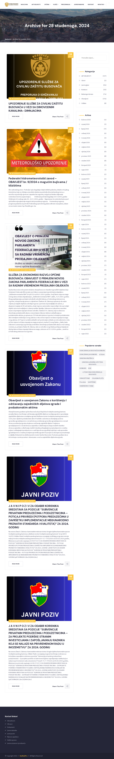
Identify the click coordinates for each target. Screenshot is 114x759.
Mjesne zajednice (13, 737)
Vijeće (55, 4)
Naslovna (24, 4)
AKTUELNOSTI (93, 76)
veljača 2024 (93, 256)
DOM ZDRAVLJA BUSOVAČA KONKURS (92, 350)
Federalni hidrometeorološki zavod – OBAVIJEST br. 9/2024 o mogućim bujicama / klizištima (38, 182)
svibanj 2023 (93, 297)
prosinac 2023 (93, 265)
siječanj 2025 (93, 206)
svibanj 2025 (93, 188)
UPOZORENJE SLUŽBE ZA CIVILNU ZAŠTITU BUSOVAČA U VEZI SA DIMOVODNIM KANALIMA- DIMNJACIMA (36, 107)
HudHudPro (23, 756)
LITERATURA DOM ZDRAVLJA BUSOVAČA (92, 373)
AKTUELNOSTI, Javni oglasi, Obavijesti (23, 98)
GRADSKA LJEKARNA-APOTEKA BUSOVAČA (92, 363)
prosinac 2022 (93, 320)
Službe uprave (12, 740)
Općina (46, 4)
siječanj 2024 (93, 261)
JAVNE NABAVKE (79, 4)
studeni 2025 (93, 161)
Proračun (83, 382)
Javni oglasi (93, 85)
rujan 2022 (93, 334)
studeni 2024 (93, 215)
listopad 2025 (93, 165)
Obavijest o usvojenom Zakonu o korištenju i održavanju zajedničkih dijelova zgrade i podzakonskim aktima (38, 404)
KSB (89, 368)
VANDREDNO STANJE (87, 386)
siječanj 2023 (93, 315)
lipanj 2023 (93, 293)
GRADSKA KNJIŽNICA (87, 358)
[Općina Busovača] (11, 4)
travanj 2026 (93, 138)
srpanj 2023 (93, 288)
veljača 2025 (93, 202)
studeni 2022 (93, 324)
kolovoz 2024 (93, 229)
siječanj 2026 (93, 151)
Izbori (93, 80)
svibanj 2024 (93, 243)
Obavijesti (93, 99)
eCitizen (102, 354)
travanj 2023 (93, 302)
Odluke (93, 103)
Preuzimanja (65, 4)
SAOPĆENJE (92, 382)
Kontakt (91, 4)
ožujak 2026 (93, 142)
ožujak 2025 (93, 197)
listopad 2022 (93, 329)
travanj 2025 (93, 192)
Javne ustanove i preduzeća (16, 743)
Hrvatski (101, 4)
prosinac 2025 (93, 156)
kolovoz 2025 (93, 174)
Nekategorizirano (93, 94)
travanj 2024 (93, 247)
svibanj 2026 (93, 133)
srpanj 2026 (93, 124)
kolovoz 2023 (93, 284)
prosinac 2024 (93, 211)
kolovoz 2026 (93, 120)
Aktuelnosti (36, 4)
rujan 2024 (93, 224)
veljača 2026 (93, 147)
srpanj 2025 (93, 179)
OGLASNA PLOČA (98, 378)
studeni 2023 (93, 270)
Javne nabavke (12, 730)
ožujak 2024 (93, 252)
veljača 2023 (93, 311)
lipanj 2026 (93, 129)
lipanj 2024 (93, 238)
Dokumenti (11, 727)
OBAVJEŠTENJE (85, 378)
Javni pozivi (11, 734)
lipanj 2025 (93, 183)
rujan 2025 (93, 170)
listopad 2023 (93, 274)
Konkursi (93, 90)
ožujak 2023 (93, 306)
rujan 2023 (93, 279)
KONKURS (83, 368)
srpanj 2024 (93, 233)
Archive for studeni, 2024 (21, 39)
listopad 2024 (93, 220)
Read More (15, 116)
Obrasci (9, 724)
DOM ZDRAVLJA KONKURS (88, 354)
